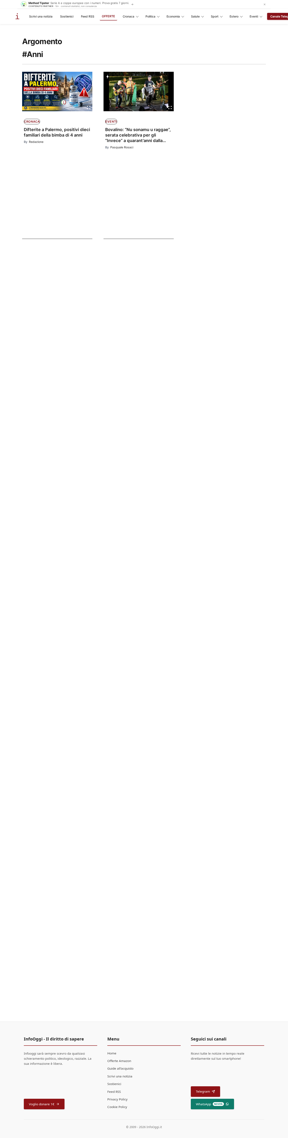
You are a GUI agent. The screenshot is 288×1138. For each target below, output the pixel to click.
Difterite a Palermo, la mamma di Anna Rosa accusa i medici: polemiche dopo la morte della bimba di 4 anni (52, 343)
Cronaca (128, 16)
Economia (173, 16)
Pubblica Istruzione (117, 541)
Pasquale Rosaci (121, 147)
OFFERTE (108, 16)
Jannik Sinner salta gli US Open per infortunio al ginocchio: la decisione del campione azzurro (149, 391)
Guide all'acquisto (120, 1068)
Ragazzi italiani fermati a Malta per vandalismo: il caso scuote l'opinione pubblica (52, 279)
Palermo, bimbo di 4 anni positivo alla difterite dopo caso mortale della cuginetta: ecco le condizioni (51, 311)
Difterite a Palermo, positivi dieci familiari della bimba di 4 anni (57, 132)
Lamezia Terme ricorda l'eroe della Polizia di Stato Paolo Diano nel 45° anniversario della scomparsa (145, 875)
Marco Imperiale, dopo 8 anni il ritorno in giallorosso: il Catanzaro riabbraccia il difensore (149, 498)
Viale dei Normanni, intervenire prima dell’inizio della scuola (148, 605)
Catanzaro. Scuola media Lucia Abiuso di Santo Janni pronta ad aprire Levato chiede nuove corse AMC (148, 555)
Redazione (36, 142)
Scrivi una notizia (40, 16)
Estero (234, 16)
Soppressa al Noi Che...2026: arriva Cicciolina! (150, 816)
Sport (214, 16)
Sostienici (66, 16)
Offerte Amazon (119, 1061)
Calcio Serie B (112, 488)
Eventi (254, 16)
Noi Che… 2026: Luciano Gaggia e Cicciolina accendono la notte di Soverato (145, 659)
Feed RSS (87, 16)
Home (111, 1053)
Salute (195, 16)
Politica (150, 16)
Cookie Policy (117, 1107)
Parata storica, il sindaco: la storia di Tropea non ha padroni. (149, 712)
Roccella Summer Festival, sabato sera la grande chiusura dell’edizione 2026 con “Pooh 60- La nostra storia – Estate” (147, 448)
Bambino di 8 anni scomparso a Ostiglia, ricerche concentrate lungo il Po (141, 766)
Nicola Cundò (115, 401)
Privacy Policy (117, 1099)
